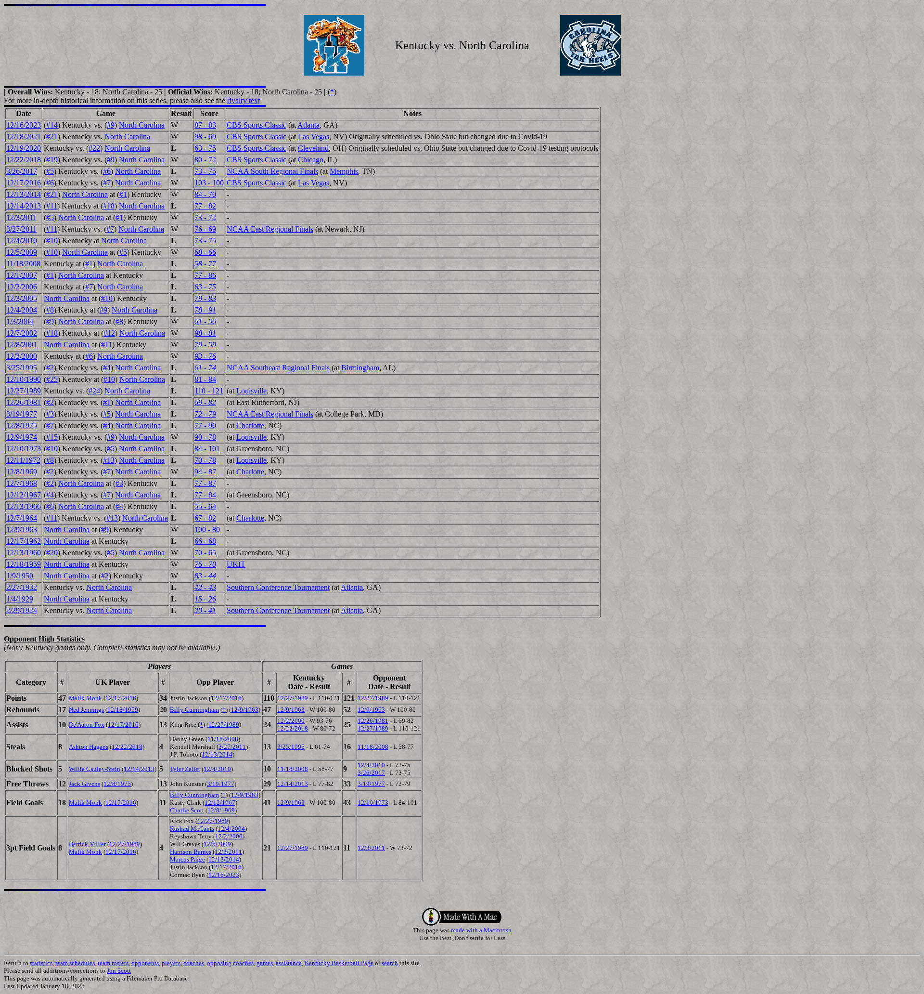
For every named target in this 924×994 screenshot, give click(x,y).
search (390, 963)
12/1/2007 (21, 275)
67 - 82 (205, 518)
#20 (52, 553)
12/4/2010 (21, 240)
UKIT (236, 564)
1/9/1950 (19, 576)
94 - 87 (205, 472)
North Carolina (142, 125)
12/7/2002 (21, 333)
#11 (51, 206)
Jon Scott (119, 970)
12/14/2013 (23, 206)
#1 (123, 194)
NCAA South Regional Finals (272, 171)
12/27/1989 (23, 391)
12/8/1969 (21, 472)
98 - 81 (205, 333)
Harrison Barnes (190, 851)
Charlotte (250, 425)
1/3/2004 (19, 321)
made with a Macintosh (481, 930)
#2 (50, 368)
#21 (52, 136)
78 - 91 (205, 310)
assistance (289, 963)
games (265, 963)
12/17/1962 (23, 541)
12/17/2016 (23, 183)
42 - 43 (205, 587)
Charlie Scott (187, 810)
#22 (94, 148)
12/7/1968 (21, 483)
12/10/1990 (23, 379)
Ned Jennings (86, 709)
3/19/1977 (21, 414)
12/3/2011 (21, 217)
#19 (52, 160)
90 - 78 (205, 437)
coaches (193, 963)
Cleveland (313, 148)
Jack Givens (84, 783)
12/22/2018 (23, 160)
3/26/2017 (21, 171)
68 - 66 (205, 252)
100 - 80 (207, 529)
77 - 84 (205, 495)
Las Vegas (313, 136)
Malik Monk (85, 698)
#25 (52, 379)
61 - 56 (205, 321)
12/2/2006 (21, 287)
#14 (52, 125)
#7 (107, 183)
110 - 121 (208, 391)
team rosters (113, 963)
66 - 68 (205, 541)
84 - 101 (207, 449)
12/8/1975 (21, 425)
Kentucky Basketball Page (339, 963)
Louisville (251, 391)
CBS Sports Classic (256, 125)
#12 (109, 333)
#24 (94, 391)
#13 (109, 460)
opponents (145, 963)
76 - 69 (205, 229)
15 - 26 (205, 599)
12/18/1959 (23, 564)
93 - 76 (205, 356)
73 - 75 (205, 171)
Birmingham (360, 368)
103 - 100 (209, 183)
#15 (52, 437)
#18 (109, 206)
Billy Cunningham (194, 709)
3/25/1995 (21, 368)
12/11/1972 (23, 460)
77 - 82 (205, 206)
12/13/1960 (23, 553)
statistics (41, 963)
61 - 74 (205, 368)
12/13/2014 (23, 194)
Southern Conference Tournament (278, 587)
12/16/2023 (23, 125)
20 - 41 (205, 610)
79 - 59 (205, 344)
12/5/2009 (21, 252)
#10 (52, 240)
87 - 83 (205, 125)
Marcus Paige (187, 859)
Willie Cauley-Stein (94, 768)
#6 (107, 171)
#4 (107, 368)
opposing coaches (230, 963)
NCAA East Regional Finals (270, 229)
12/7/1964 (21, 518)
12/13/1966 (23, 506)
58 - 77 (205, 264)
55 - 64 (205, 506)
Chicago (310, 160)
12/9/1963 (21, 529)
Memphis (344, 171)
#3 (50, 414)
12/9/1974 (21, 437)
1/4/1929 (19, 599)
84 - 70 (205, 194)
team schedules (75, 963)
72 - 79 (205, 414)
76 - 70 (205, 564)
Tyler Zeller (185, 768)
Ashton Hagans (88, 746)
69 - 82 (205, 402)
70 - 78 (205, 460)
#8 (50, 310)
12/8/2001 (21, 344)
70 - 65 (205, 553)
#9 (111, 125)
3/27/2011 (21, 229)
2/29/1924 (21, 610)
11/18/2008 (23, 264)
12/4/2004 (21, 310)
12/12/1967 (23, 495)
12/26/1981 (23, 402)
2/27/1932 (21, 587)
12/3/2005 (21, 298)
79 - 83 (205, 298)
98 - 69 (205, 136)
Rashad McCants (192, 828)
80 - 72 (205, 160)
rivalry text (243, 100)
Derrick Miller (87, 844)
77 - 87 (205, 483)
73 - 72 (205, 217)
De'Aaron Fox (86, 724)
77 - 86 (205, 275)
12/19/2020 (23, 148)
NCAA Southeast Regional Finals (278, 368)
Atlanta (308, 125)
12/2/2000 (21, 356)
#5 (50, 171)
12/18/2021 (23, 136)
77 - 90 (205, 425)
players (171, 963)
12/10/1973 (23, 449)
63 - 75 (205, 148)
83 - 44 (205, 576)
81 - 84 (205, 379)
